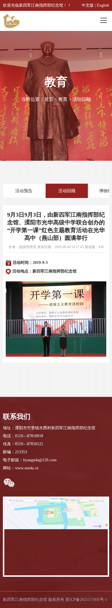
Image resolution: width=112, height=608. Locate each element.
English (103, 5)
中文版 (88, 5)
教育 (62, 99)
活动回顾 (81, 99)
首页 (48, 99)
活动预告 (23, 191)
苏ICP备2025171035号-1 (86, 599)
